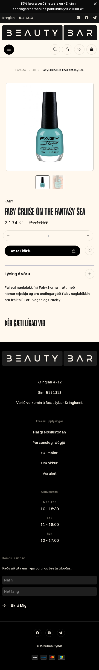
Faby (9, 201)
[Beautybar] (49, 32)
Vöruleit (50, 473)
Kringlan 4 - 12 (50, 382)
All (34, 70)
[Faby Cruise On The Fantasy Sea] (49, 127)
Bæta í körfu (20, 251)
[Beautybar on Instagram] (78, 18)
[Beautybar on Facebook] (86, 18)
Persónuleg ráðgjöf (49, 442)
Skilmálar (49, 453)
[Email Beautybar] (61, 633)
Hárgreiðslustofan (49, 432)
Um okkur (49, 463)
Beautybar (54, 646)
